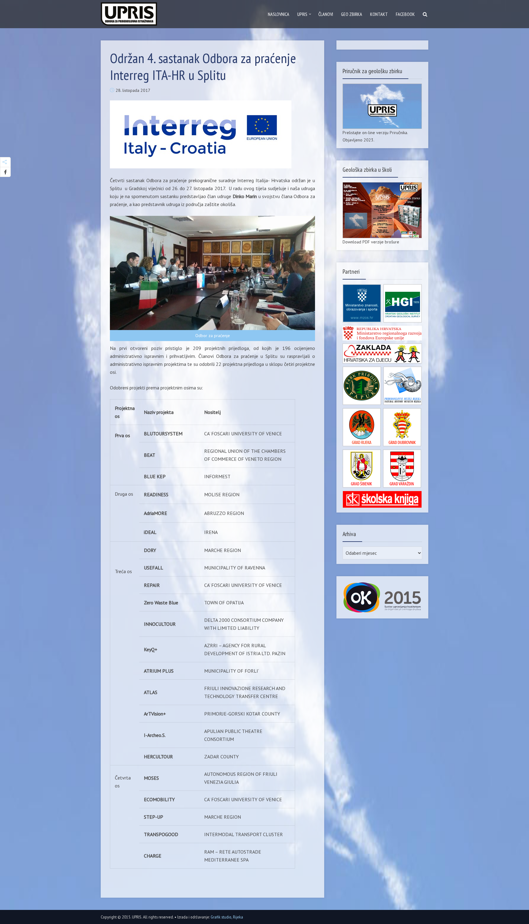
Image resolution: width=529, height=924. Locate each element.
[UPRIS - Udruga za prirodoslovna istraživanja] (129, 13)
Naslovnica (278, 14)
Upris (302, 14)
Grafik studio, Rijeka (227, 917)
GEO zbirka (351, 14)
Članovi (325, 14)
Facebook (405, 14)
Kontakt (379, 14)
